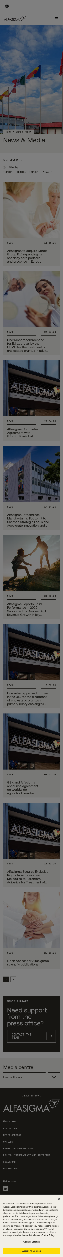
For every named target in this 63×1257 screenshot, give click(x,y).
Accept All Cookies (31, 1251)
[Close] (59, 1198)
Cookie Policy (47, 1235)
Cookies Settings (31, 1242)
